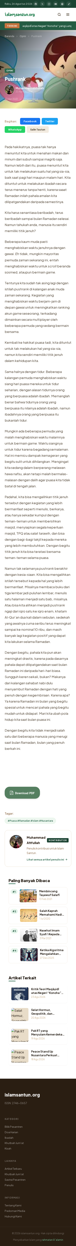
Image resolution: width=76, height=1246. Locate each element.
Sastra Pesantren (15, 1179)
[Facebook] (35, 3)
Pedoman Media (15, 1210)
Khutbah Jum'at (14, 1143)
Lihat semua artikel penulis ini (45, 859)
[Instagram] (48, 3)
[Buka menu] (67, 14)
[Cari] (59, 14)
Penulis (9, 1185)
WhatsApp (15, 129)
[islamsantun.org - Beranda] (20, 14)
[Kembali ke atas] (66, 1240)
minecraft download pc (43, 759)
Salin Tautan (37, 129)
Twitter (49, 121)
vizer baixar (13, 770)
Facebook (30, 121)
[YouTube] (55, 3)
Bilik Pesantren (14, 1126)
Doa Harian (11, 1132)
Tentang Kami (13, 1205)
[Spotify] (62, 3)
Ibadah (9, 1137)
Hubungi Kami (13, 1216)
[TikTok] (68, 3)
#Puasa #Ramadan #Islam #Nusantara (30, 820)
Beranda (9, 36)
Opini (23, 36)
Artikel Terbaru (13, 1168)
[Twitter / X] (42, 3)
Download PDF (24, 793)
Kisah (8, 1148)
